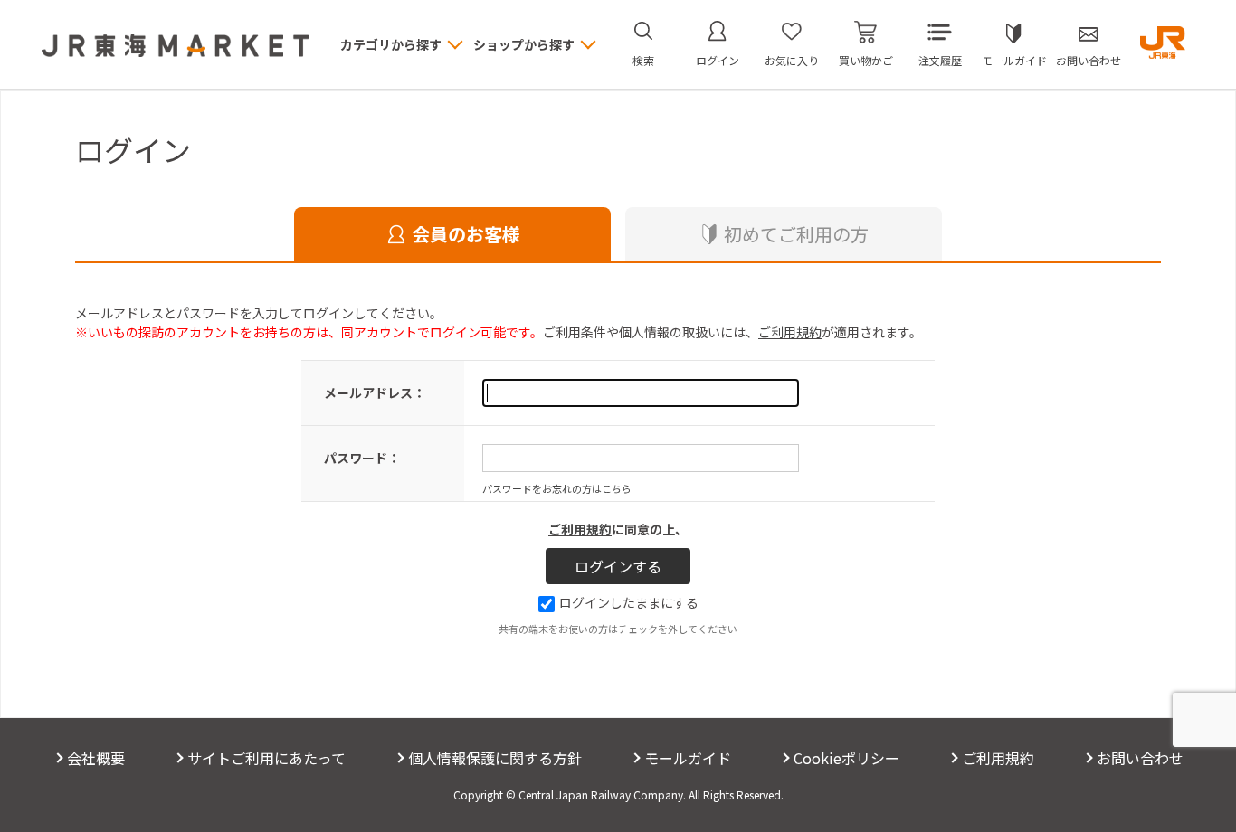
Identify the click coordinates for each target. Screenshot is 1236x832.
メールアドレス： (374, 392)
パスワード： (362, 458)
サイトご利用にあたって (266, 758)
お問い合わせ (1088, 60)
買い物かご (866, 60)
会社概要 (96, 758)
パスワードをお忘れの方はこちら (557, 488)
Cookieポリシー (846, 758)
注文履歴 (940, 60)
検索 (643, 60)
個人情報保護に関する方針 (495, 758)
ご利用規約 (790, 332)
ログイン (717, 60)
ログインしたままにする (629, 602)
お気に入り (792, 60)
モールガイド (1014, 60)
